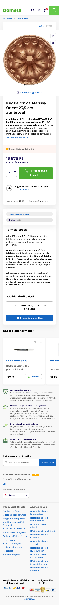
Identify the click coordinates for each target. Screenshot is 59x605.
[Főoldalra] (12, 10)
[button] (33, 10)
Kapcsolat (8, 551)
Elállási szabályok (12, 543)
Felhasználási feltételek (15, 536)
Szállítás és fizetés (12, 511)
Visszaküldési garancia (14, 515)
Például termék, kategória (23, 26)
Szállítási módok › (22, 189)
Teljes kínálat (22, 18)
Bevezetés (7, 18)
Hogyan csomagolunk (14, 518)
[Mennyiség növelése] (15, 171)
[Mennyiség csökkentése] (15, 175)
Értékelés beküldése (31, 318)
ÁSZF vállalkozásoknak (14, 529)
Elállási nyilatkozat (12, 547)
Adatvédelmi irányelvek (15, 532)
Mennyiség (9, 173)
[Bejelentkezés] (39, 10)
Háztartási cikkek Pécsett (43, 531)
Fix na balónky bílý (16, 360)
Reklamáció (9, 540)
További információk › (17, 137)
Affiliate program (11, 554)
